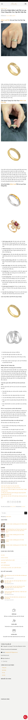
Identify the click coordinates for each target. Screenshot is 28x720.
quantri (13, 15)
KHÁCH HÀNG (4, 557)
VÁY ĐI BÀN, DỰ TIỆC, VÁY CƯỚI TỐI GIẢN (11, 567)
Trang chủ (4, 667)
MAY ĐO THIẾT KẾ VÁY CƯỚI (8, 560)
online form (8, 516)
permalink (23, 506)
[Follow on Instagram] (3, 661)
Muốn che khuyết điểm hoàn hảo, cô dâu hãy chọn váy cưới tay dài (16, 592)
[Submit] (26, 4)
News (2, 8)
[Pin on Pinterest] (17, 502)
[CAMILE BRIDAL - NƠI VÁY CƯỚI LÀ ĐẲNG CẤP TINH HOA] (14, 4)
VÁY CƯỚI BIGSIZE (5, 565)
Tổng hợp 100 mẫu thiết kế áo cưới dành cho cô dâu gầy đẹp (15, 597)
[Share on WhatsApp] (8, 502)
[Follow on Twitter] (4, 661)
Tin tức (5, 8)
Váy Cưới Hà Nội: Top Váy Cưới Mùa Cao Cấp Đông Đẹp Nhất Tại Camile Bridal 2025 (15, 587)
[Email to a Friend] (15, 502)
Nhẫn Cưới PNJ (5, 20)
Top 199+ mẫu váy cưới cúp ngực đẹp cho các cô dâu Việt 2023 (15, 581)
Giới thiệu (4, 670)
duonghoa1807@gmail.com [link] (11, 652)
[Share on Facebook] (10, 502)
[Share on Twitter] (13, 502)
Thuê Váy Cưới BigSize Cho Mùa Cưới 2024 (11, 487)
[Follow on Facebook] (1, 661)
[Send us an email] (6, 661)
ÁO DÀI (3, 555)
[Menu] (2, 4)
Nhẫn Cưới (13, 184)
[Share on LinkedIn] (20, 502)
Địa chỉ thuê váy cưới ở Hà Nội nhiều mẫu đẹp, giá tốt (16, 576)
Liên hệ (3, 675)
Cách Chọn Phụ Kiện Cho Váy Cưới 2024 (10, 486)
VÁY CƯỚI (3, 562)
